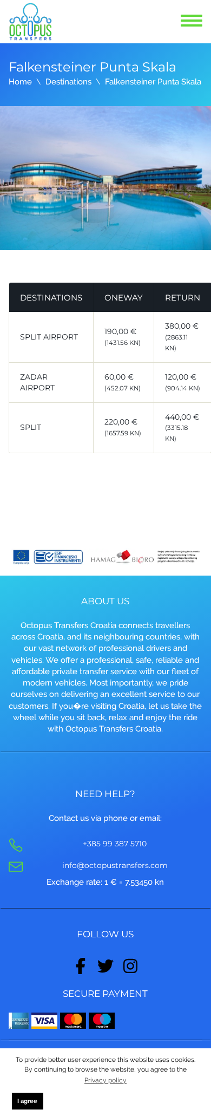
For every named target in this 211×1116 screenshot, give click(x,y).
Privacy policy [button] (105, 1080)
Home (20, 82)
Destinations (68, 82)
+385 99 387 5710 (115, 844)
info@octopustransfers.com (115, 865)
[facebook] (80, 964)
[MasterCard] (73, 1020)
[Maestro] (102, 1020)
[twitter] (105, 964)
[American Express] (19, 1020)
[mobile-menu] (192, 21)
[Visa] (44, 1020)
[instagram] (130, 964)
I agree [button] (27, 1101)
